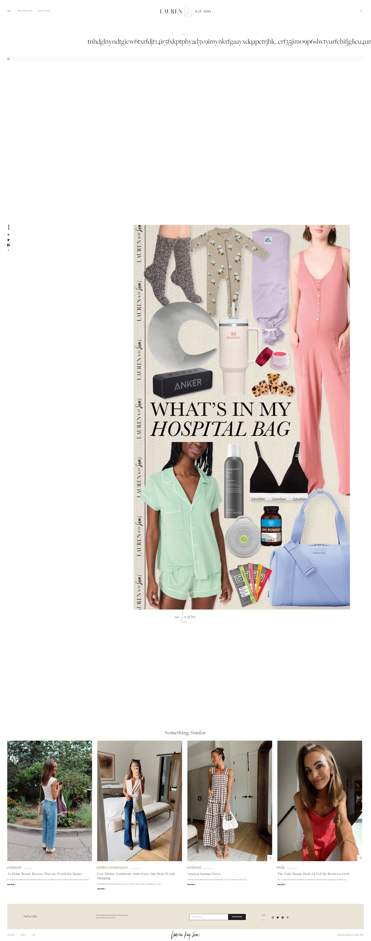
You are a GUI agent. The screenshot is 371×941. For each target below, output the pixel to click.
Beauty (280, 867)
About (23, 935)
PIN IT (243, 417)
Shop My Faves (25, 11)
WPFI (362, 935)
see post (11, 884)
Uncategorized (14, 867)
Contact (11, 935)
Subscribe (237, 917)
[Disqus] (185, 674)
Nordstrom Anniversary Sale (112, 867)
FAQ (33, 935)
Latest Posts (43, 11)
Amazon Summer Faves (204, 874)
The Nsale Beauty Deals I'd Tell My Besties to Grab (313, 874)
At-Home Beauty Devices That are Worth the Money (44, 874)
